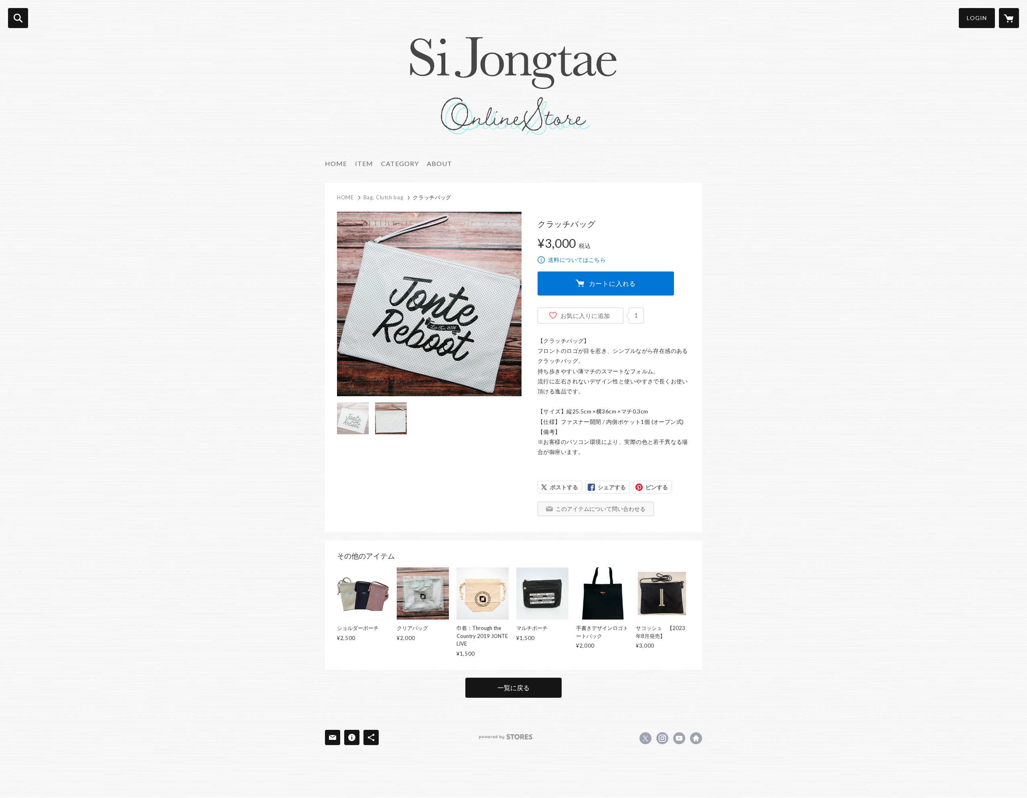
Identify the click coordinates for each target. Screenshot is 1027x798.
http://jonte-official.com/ (696, 738)
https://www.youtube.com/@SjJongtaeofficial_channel (679, 738)
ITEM (364, 163)
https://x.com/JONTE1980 (645, 738)
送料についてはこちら (577, 259)
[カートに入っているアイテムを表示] (1009, 18)
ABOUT (439, 163)
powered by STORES (505, 737)
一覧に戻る (513, 687)
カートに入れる (612, 283)
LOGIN (977, 17)
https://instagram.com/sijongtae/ (662, 738)
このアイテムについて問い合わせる (600, 508)
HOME (336, 163)
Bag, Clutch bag (383, 197)
